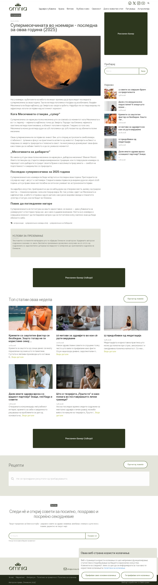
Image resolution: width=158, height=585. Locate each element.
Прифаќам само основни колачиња (100, 575)
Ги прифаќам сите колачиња (137, 575)
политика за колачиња (114, 568)
